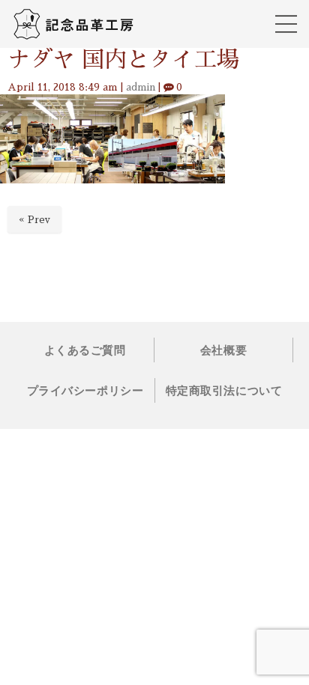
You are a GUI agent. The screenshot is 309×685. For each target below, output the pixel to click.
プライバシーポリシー (85, 390)
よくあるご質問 (85, 350)
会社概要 (223, 350)
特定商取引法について (224, 390)
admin (140, 87)
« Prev (34, 220)
